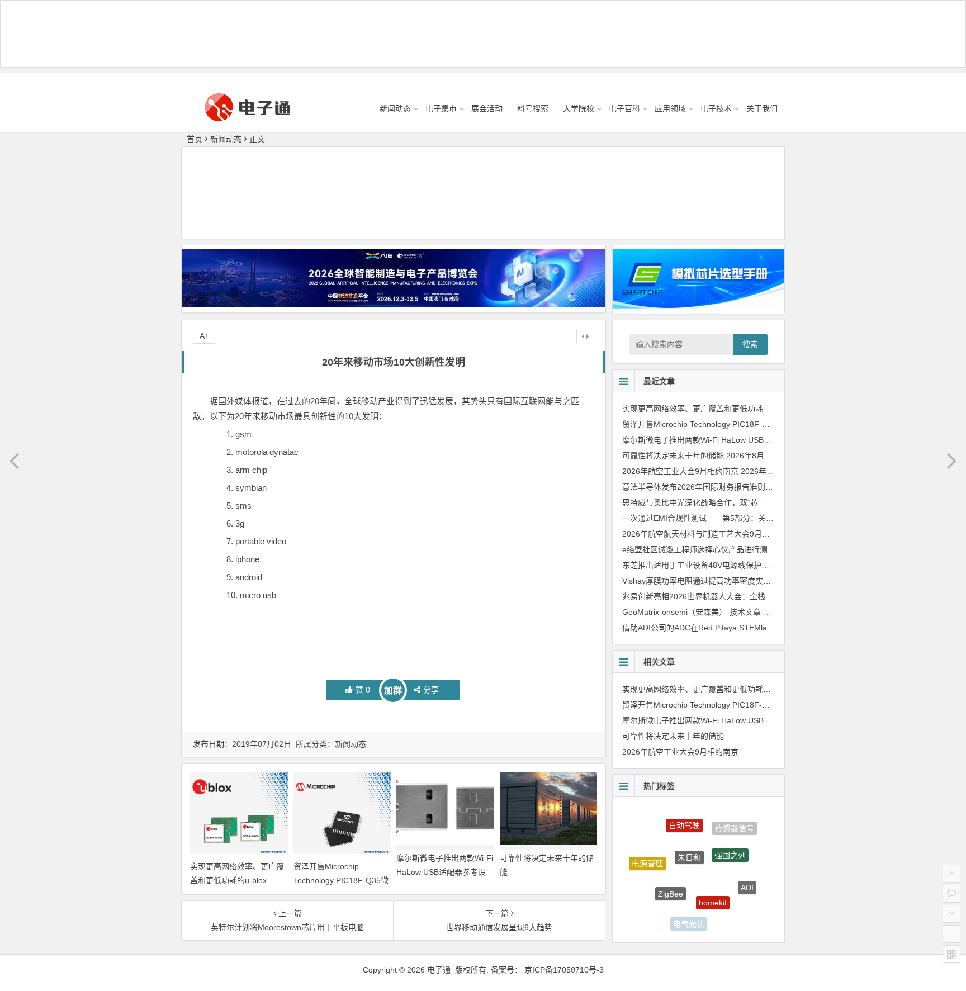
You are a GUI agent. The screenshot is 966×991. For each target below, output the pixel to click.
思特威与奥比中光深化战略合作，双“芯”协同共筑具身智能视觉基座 (738, 502)
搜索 (750, 344)
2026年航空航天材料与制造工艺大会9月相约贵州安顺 (715, 533)
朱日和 (689, 837)
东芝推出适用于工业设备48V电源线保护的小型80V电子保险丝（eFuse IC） (754, 565)
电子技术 (716, 108)
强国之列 (730, 839)
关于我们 (762, 108)
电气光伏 (688, 916)
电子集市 (441, 108)
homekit (713, 884)
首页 (194, 139)
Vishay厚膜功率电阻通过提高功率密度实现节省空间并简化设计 (731, 580)
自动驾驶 (684, 817)
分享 (431, 689)
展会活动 (487, 108)
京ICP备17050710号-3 (564, 969)
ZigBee (670, 875)
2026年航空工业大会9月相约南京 (680, 471)
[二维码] (951, 954)
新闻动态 (395, 108)
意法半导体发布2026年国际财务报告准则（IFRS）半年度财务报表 (738, 486)
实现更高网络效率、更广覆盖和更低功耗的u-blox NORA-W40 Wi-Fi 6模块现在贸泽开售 (774, 408)
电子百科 (624, 108)
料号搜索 (532, 108)
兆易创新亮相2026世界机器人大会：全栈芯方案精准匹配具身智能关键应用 (752, 596)
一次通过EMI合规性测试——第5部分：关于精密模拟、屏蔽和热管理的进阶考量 (760, 518)
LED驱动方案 (653, 901)
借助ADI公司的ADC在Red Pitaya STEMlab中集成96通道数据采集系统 (744, 627)
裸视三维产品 (728, 915)
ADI (747, 878)
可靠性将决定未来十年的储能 (673, 455)
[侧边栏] (585, 336)
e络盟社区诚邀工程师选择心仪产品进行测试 (698, 549)
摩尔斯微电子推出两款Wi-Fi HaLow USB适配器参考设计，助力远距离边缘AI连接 (444, 872)
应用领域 (670, 108)
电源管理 (647, 855)
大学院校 (578, 108)
